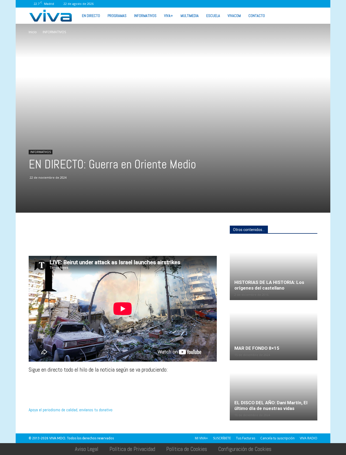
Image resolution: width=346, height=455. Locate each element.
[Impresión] (83, 240)
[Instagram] (251, 4)
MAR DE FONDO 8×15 (256, 348)
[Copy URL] (108, 240)
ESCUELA (213, 15)
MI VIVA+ (201, 438)
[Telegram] (96, 240)
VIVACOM (234, 15)
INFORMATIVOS (145, 15)
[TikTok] (269, 4)
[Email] (71, 240)
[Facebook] (242, 4)
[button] (310, 15)
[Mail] (260, 4)
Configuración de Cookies (244, 449)
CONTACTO (256, 15)
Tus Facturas (245, 438)
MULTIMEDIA (190, 15)
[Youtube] (304, 4)
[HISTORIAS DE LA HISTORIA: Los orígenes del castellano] (273, 270)
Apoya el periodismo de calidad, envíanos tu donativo (70, 410)
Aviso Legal (86, 449)
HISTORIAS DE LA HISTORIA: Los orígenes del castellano (269, 285)
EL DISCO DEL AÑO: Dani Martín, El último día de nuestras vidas (270, 405)
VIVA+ (168, 15)
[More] (121, 240)
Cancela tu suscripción (277, 438)
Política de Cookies (186, 449)
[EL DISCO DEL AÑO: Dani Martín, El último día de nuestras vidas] (273, 390)
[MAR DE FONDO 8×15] (273, 330)
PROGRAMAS (117, 15)
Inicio (33, 32)
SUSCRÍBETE (222, 438)
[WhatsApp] (295, 4)
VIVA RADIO (308, 438)
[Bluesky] (313, 4)
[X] (278, 4)
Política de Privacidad (132, 449)
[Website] (286, 4)
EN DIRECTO (91, 15)
